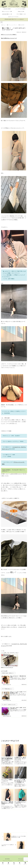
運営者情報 (7, 858)
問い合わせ (20, 858)
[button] (25, 436)
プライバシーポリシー (7, 860)
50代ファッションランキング (7, 667)
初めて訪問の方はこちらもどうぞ (9, 38)
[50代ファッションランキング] (9, 660)
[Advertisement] (14, 728)
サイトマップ (21, 860)
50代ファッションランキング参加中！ (9, 34)
